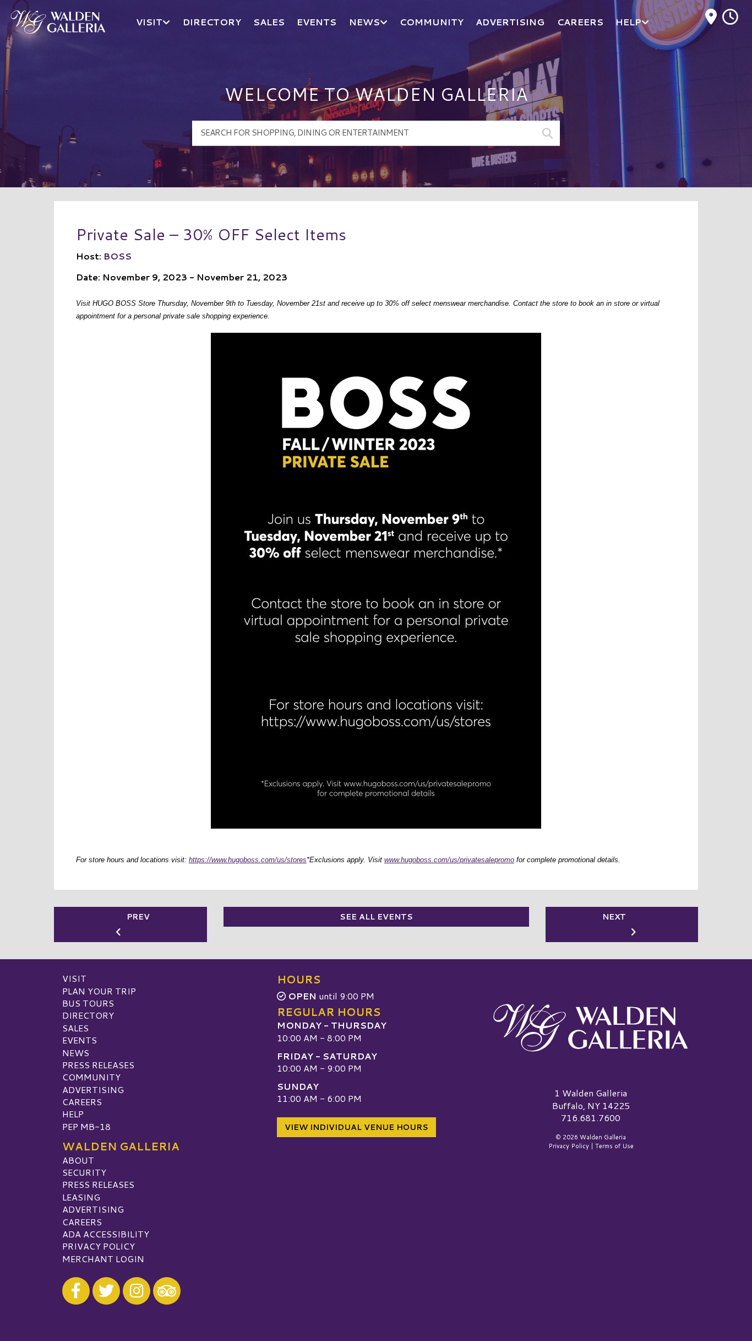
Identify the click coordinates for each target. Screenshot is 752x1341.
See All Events (376, 916)
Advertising (93, 1089)
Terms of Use (614, 1146)
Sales (75, 1027)
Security (84, 1172)
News (75, 1052)
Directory (88, 1015)
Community (91, 1076)
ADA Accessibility (105, 1234)
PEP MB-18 (86, 1126)
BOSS (117, 256)
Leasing (81, 1197)
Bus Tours (88, 1003)
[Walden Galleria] (591, 1027)
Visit (74, 978)
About (78, 1160)
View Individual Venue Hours (356, 1127)
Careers (82, 1101)
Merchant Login (103, 1258)
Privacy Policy (98, 1246)
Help (73, 1113)
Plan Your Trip (99, 991)
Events (79, 1040)
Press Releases (98, 1064)
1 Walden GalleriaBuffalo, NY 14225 (591, 1098)
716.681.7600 (590, 1118)
